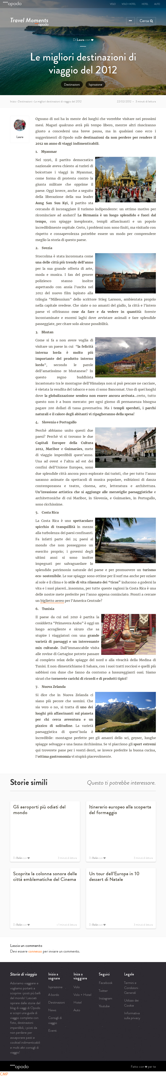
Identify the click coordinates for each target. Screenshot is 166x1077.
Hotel (145, 4)
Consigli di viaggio (55, 1020)
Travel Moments (29, 19)
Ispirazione (95, 84)
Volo (113, 4)
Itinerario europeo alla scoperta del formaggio (120, 809)
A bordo (53, 994)
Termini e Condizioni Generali (131, 987)
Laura (80, 39)
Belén (19, 858)
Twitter (103, 990)
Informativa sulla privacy (132, 1015)
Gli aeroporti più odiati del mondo (39, 809)
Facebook (105, 982)
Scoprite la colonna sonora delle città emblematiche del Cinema (45, 876)
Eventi (52, 1030)
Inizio (13, 101)
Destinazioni (72, 84)
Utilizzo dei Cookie (131, 1003)
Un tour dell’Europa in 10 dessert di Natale (114, 876)
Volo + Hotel (129, 4)
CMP (4, 1074)
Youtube (104, 1006)
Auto (157, 4)
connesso (35, 951)
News (52, 1010)
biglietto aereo (52, 601)
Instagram (105, 998)
